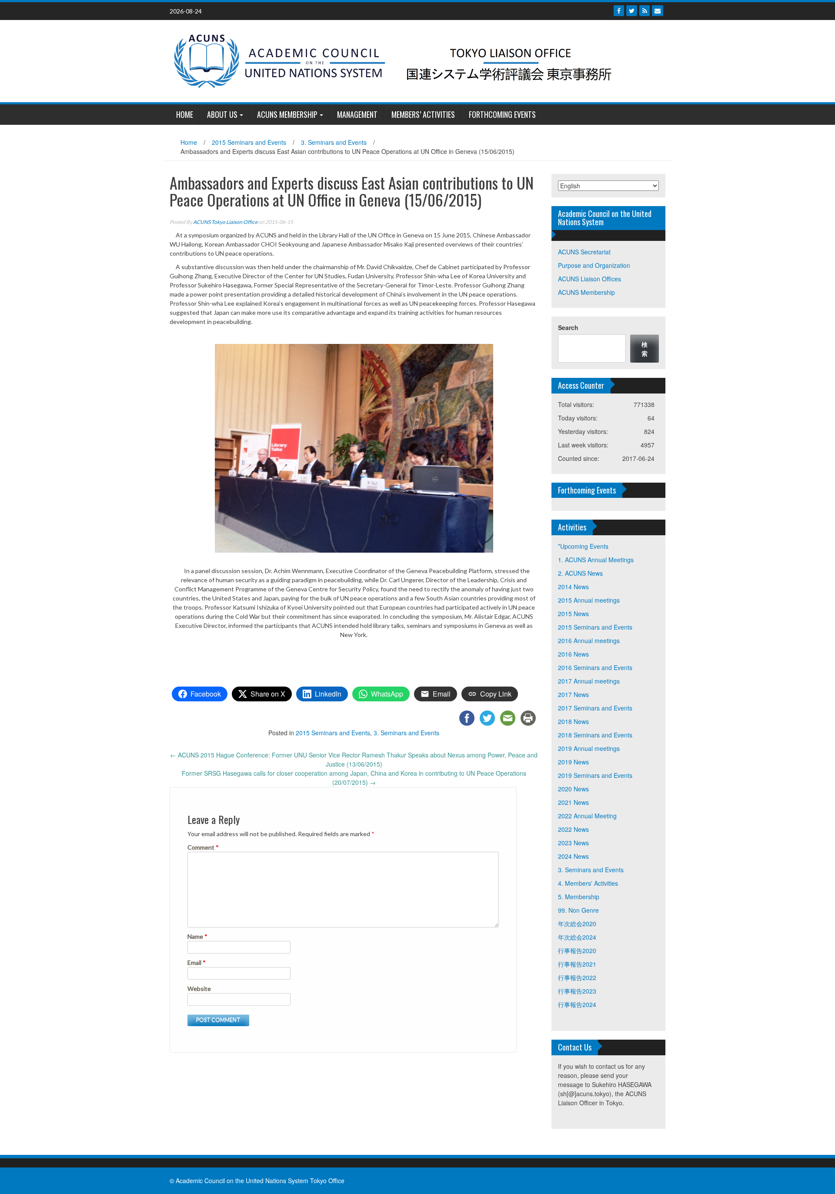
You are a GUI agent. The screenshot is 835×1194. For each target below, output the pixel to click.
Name (197, 936)
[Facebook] (619, 10)
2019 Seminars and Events (595, 775)
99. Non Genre (578, 910)
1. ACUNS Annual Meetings (596, 559)
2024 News (573, 856)
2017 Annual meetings (589, 681)
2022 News (573, 829)
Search (568, 327)
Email (196, 962)
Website (199, 988)
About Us (222, 114)
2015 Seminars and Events (249, 142)
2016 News (573, 654)
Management (357, 114)
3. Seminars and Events (334, 142)
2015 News (573, 613)
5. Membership (578, 896)
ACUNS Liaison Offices (589, 278)
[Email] (657, 10)
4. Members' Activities (588, 883)
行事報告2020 (577, 950)
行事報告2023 (577, 991)
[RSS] (644, 10)
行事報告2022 (577, 977)
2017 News (573, 694)
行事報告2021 (577, 964)
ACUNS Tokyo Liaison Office (225, 222)
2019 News (573, 761)
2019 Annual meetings (589, 748)
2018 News (573, 721)
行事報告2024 (577, 1004)
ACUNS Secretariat (584, 251)
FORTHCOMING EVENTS (502, 114)
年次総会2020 (577, 923)
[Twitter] (631, 10)
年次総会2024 (577, 937)
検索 (644, 348)
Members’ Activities (423, 114)
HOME (184, 114)
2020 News (573, 788)
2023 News (573, 842)
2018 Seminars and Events (595, 734)
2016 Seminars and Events (595, 667)
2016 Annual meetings (589, 640)
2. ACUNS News (580, 573)
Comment (203, 847)
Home (188, 142)
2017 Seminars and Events (595, 708)
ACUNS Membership (287, 114)
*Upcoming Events (583, 546)
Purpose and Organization (594, 265)
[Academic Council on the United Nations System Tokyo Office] (414, 60)
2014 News (573, 586)
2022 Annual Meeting (587, 815)
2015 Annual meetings (589, 600)
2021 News (573, 802)
